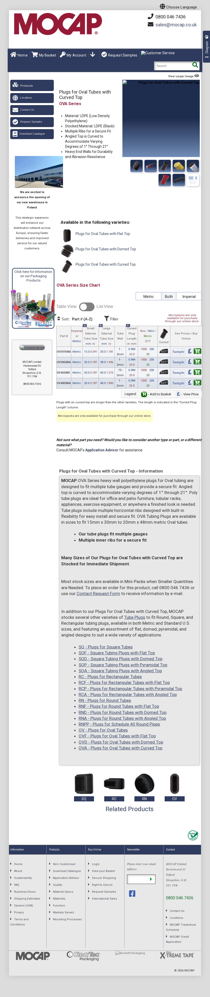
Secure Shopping (104, 878)
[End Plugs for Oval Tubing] (179, 166)
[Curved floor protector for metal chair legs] (193, 180)
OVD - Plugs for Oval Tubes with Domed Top (121, 742)
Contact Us (27, 109)
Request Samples (122, 55)
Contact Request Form (98, 593)
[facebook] (132, 893)
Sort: (76, 319)
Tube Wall (120, 336)
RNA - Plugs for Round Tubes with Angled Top (122, 718)
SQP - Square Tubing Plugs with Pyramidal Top (123, 664)
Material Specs (63, 891)
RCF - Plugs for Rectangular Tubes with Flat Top (124, 682)
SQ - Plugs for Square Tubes (106, 646)
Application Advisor (102, 450)
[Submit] (151, 879)
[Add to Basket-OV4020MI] (194, 373)
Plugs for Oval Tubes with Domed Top (105, 249)
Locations (26, 97)
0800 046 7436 (170, 16)
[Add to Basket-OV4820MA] (194, 383)
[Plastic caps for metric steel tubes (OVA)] (193, 166)
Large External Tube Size (106, 335)
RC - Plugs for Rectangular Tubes (110, 676)
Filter (113, 319)
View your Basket (103, 871)
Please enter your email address (141, 866)
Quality (57, 885)
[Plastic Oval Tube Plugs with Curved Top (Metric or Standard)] (150, 166)
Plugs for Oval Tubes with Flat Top (102, 234)
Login (96, 864)
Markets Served (63, 912)
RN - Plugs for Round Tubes (105, 700)
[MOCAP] (58, 24)
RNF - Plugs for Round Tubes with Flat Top (119, 706)
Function (59, 905)
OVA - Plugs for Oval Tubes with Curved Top (120, 747)
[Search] (195, 65)
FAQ (16, 885)
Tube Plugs (134, 617)
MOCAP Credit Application (177, 939)
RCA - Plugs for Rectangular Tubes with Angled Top (128, 694)
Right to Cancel (102, 885)
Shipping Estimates (27, 898)
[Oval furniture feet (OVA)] (165, 166)
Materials (59, 898)
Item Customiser (64, 864)
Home (23, 55)
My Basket (47, 55)
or (76, 336)
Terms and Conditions (19, 922)
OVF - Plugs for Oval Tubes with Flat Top (117, 735)
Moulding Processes (67, 919)
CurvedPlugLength (131, 335)
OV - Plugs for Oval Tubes (103, 730)
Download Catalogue (32, 133)
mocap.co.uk (176, 24)
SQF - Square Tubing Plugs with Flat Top (117, 652)
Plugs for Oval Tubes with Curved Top (105, 264)
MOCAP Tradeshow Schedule (181, 927)
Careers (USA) (23, 905)
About (18, 871)
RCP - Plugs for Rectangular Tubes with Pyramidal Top (130, 688)
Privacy (19, 912)
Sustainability (23, 878)
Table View (66, 306)
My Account (76, 55)
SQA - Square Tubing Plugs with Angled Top (120, 670)
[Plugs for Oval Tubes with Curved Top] (136, 166)
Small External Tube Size (90, 335)
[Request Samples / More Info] (178, 352)
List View (105, 306)
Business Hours (25, 891)
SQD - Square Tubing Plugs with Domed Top (120, 658)
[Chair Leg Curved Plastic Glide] (179, 180)
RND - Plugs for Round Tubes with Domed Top (122, 712)
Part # (64, 336)
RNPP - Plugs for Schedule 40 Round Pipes (119, 724)
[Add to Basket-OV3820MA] (194, 362)
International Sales (104, 898)
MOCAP (189, 970)
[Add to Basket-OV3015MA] (194, 352)
